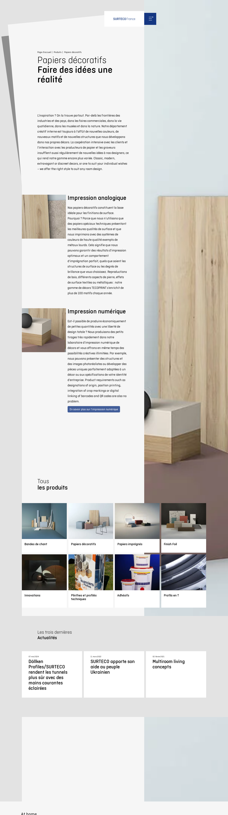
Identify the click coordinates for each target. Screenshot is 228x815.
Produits (58, 52)
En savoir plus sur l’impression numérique (94, 409)
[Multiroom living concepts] (176, 674)
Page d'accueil (44, 52)
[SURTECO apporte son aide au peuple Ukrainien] (114, 674)
